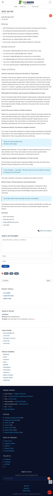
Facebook (7, 459)
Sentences (6, 372)
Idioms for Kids (9, 448)
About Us (26, 486)
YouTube (7, 464)
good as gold (12, 399)
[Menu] (2, 2)
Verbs (5, 362)
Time (16, 273)
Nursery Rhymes (9, 451)
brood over (6, 341)
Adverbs (5, 365)
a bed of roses (9, 427)
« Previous (5, 280)
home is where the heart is (12, 432)
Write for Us (8, 441)
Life (11, 273)
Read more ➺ (32, 319)
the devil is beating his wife (12, 418)
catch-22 (7, 425)
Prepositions (7, 367)
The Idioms (25, 494)
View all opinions (10, 409)
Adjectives (6, 354)
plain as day (7, 298)
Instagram (8, 462)
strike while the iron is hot (10, 222)
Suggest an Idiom (10, 443)
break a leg (8, 423)
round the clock (9, 296)
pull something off (8, 333)
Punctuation (6, 370)
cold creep (6, 343)
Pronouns (6, 359)
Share (50, 483)
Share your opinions (46, 231)
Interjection (6, 380)
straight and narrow (20, 394)
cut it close (6, 336)
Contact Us (26, 488)
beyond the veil (23, 404)
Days (6, 273)
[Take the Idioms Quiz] (49, 492)
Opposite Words (8, 377)
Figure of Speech (8, 375)
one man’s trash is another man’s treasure (20, 396)
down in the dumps (20, 401)
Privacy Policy (26, 490)
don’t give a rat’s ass (9, 338)
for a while (7, 293)
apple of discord (9, 430)
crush (10, 406)
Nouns (5, 357)
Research (7, 446)
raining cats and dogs (11, 420)
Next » (48, 280)
